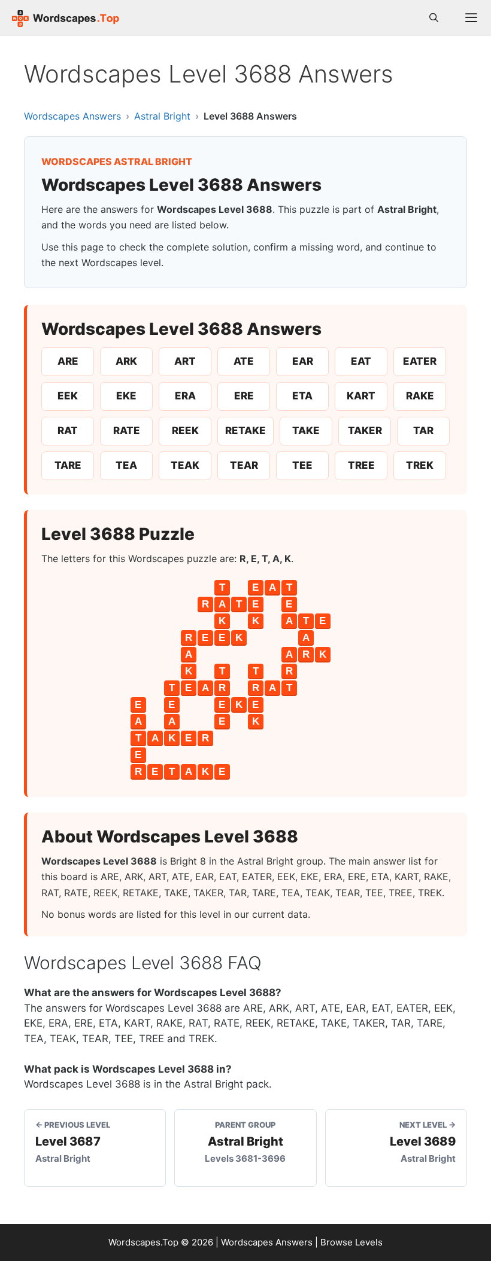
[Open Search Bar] (433, 18)
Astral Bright (162, 116)
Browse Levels (351, 1242)
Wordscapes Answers (72, 116)
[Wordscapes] (66, 18)
